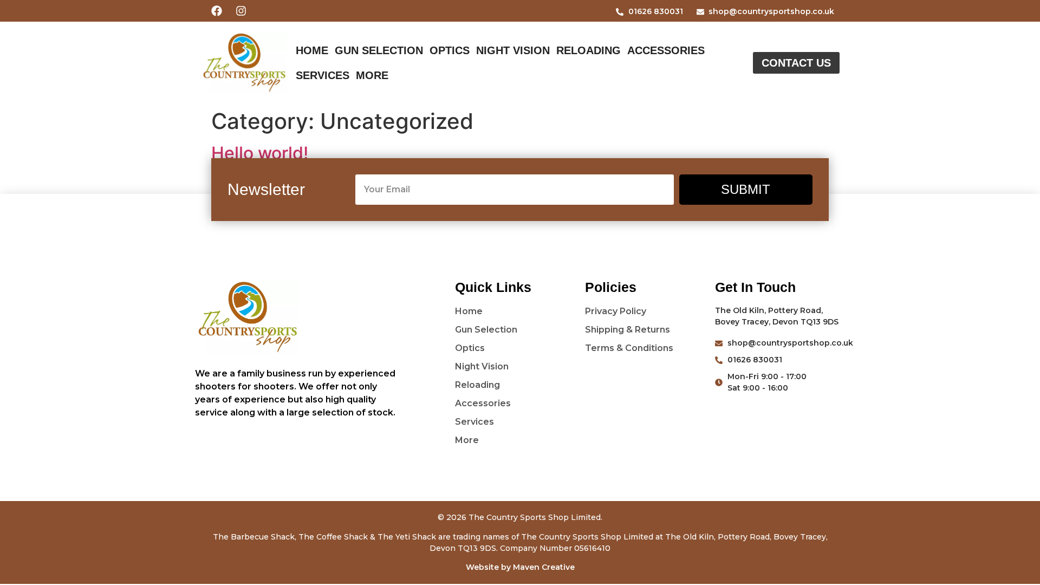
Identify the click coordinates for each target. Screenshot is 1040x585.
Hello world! (259, 153)
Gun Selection (379, 50)
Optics (450, 50)
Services (322, 75)
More (372, 75)
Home (312, 50)
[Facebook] (216, 10)
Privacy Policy (615, 311)
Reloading (588, 50)
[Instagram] (241, 10)
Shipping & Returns (627, 329)
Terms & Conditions (629, 348)
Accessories (666, 50)
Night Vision (513, 50)
